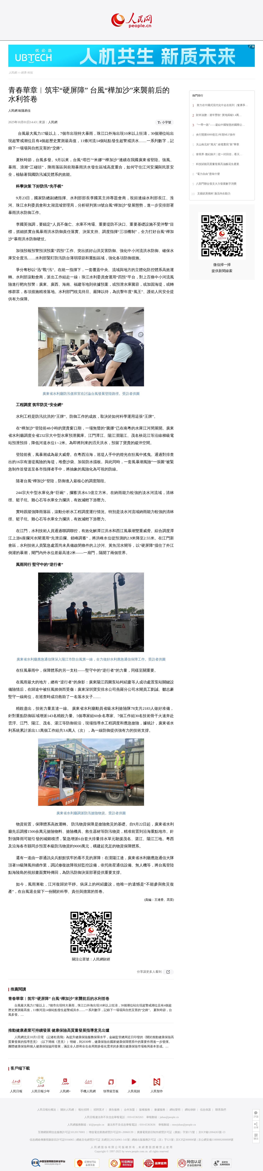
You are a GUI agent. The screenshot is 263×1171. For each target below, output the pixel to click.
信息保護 (205, 1109)
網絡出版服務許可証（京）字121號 (153, 1139)
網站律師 (190, 1109)
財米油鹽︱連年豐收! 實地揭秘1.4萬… (219, 115)
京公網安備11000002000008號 (215, 1139)
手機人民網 (88, 1091)
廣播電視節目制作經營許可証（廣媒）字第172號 (166, 1132)
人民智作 (157, 1091)
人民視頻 (134, 1091)
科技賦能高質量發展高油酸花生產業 (217, 164)
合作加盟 (129, 1109)
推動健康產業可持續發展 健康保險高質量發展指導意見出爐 (58, 1030)
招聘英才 (99, 1109)
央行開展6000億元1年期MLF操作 (215, 134)
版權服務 (144, 1109)
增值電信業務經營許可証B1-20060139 (111, 1132)
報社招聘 (83, 1109)
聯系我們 (220, 1109)
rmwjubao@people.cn (184, 1124)
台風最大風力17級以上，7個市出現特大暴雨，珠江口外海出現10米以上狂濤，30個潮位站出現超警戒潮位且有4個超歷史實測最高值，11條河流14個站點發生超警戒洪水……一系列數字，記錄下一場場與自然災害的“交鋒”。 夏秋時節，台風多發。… (90, 1010)
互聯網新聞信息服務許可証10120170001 (61, 1132)
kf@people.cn (96, 1124)
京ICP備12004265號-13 (212, 1132)
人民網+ (65, 1091)
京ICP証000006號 (186, 1139)
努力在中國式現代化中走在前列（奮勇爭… (222, 105)
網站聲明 (175, 1109)
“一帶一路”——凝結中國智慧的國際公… (220, 124)
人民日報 (16, 1091)
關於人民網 (67, 1109)
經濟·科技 (27, 72)
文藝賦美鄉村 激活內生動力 (213, 193)
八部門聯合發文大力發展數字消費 (216, 183)
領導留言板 (111, 1091)
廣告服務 (114, 1109)
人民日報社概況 (46, 1109)
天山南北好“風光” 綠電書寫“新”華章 (217, 144)
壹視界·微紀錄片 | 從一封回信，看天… (219, 154)
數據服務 (159, 1109)
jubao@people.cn (169, 1117)
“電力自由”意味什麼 (208, 173)
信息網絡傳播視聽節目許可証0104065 (52, 1139)
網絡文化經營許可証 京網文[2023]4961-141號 (103, 1139)
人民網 (13, 72)
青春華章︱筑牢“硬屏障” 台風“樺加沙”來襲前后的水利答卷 (58, 998)
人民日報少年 (40, 1091)
